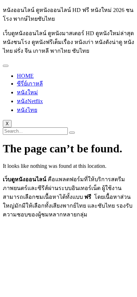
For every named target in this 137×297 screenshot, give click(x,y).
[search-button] (72, 133)
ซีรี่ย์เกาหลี (30, 84)
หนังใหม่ (27, 92)
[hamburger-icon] (5, 66)
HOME (25, 76)
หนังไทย (27, 110)
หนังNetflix (30, 101)
